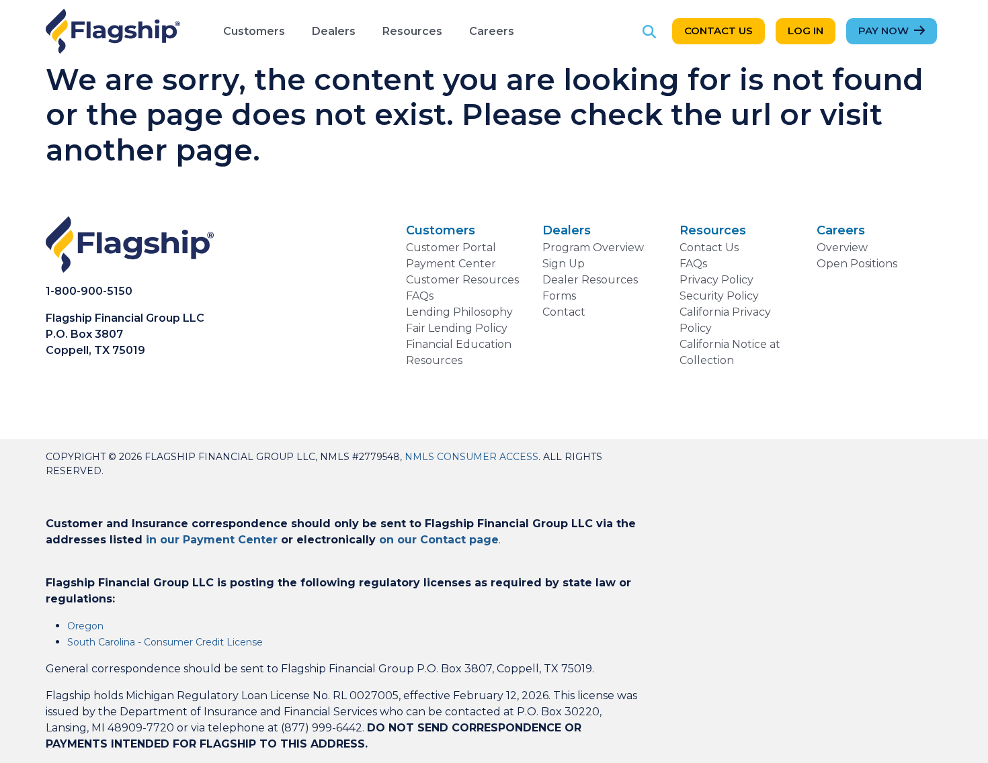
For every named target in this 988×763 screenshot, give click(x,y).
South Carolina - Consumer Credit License (165, 642)
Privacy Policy (716, 279)
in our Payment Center (212, 539)
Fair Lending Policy (456, 328)
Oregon (85, 626)
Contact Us (718, 30)
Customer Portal (451, 247)
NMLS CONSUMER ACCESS (471, 457)
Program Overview (593, 247)
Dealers (334, 31)
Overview (842, 247)
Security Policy (719, 295)
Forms (559, 295)
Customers (254, 31)
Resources (412, 31)
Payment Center (451, 263)
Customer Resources (462, 279)
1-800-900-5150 (89, 291)
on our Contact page (439, 539)
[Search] (649, 31)
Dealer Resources (590, 279)
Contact (563, 312)
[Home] (113, 31)
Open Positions (857, 263)
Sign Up (563, 263)
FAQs (420, 295)
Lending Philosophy (459, 312)
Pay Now (883, 30)
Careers (491, 31)
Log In (805, 30)
